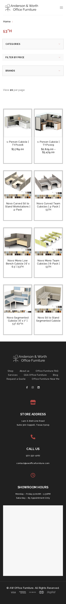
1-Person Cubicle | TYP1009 (48, 143)
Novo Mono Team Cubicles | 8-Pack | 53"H (48, 263)
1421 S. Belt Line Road (33, 421)
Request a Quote (16, 379)
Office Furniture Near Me (45, 379)
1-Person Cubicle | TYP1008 (18, 143)
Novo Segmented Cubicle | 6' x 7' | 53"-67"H (18, 320)
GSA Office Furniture (35, 375)
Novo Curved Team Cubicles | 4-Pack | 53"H (48, 206)
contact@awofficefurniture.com (33, 463)
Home (7, 21)
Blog (55, 375)
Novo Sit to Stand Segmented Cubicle (48, 319)
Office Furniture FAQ (47, 371)
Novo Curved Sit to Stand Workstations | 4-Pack (17, 206)
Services (12, 375)
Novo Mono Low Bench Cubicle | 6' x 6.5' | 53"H (18, 263)
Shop (10, 371)
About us (24, 371)
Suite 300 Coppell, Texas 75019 (33, 425)
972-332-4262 (33, 455)
